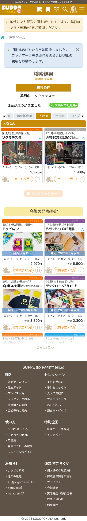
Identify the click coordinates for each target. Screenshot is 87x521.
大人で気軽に (55, 393)
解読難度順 (24, 116)
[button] (63, 105)
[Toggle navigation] (82, 9)
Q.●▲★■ (12, 286)
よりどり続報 (16, 470)
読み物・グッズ (56, 410)
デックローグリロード (61, 286)
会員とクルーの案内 (20, 446)
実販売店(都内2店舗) (60, 493)
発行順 (59, 116)
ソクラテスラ (11, 137)
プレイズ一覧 (16, 393)
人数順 (43, 116)
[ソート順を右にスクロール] (82, 116)
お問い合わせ (55, 499)
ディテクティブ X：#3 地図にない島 (64, 229)
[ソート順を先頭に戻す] (4, 116)
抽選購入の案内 (17, 405)
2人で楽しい (55, 405)
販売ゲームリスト (19, 382)
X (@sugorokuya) (19, 482)
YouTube (13, 487)
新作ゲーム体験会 (58, 429)
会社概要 (52, 487)
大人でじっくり (56, 399)
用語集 (12, 440)
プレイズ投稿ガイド (20, 452)
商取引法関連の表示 (59, 476)
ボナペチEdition (18, 434)
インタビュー (55, 434)
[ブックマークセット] (48, 9)
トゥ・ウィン (11, 229)
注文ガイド (15, 387)
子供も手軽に (55, 382)
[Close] (78, 49)
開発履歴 (52, 504)
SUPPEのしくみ (18, 429)
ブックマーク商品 (19, 399)
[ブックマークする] (38, 179)
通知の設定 (15, 476)
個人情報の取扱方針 (59, 470)
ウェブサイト (55, 482)
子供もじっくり (56, 387)
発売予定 (18, 270)
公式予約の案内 (17, 410)
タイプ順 (77, 116)
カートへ (20, 179)
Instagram (14, 493)
